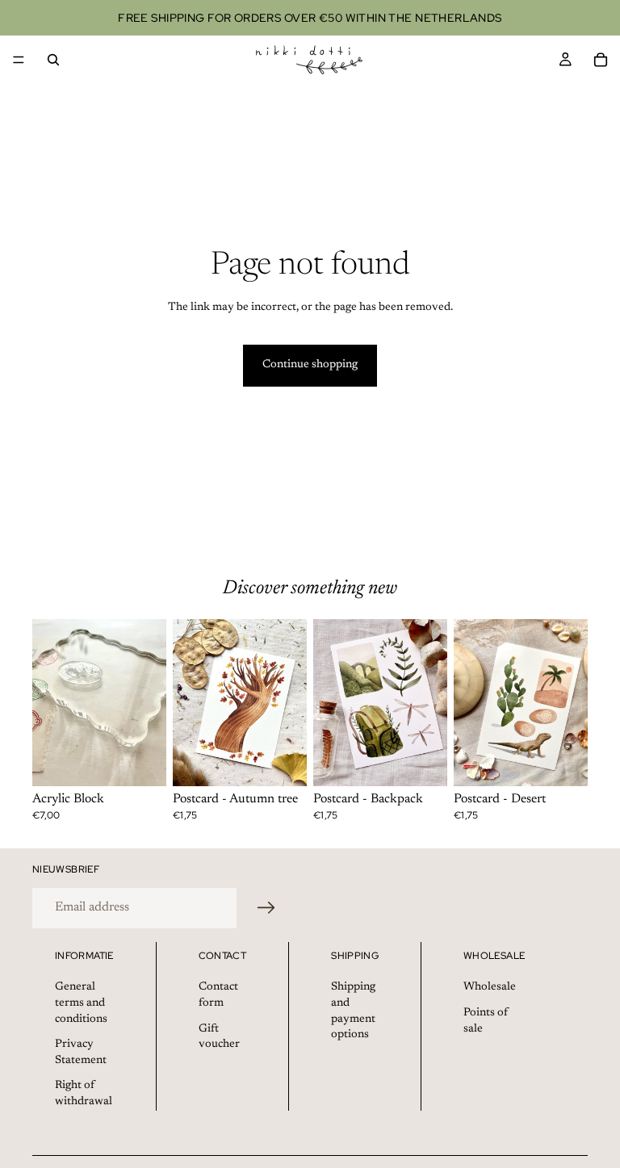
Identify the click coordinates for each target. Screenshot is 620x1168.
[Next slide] (148, 703)
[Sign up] (266, 908)
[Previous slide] (50, 703)
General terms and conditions (81, 1003)
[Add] (141, 761)
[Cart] (600, 59)
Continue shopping (310, 364)
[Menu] (18, 59)
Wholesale (489, 987)
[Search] (53, 59)
